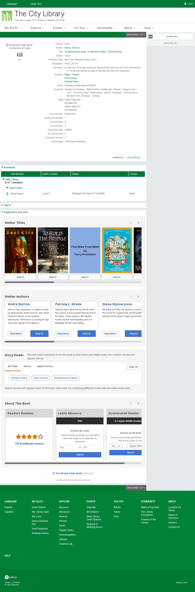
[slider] (73, 282)
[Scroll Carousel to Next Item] (138, 223)
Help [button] (147, 28)
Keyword (64, 507)
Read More (15, 333)
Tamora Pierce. (93, 51)
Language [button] (11, 501)
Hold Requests (40, 528)
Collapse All (134, 157)
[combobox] (116, 446)
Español (9, 511)
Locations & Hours (174, 509)
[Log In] (185, 3)
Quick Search (39, 507)
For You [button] (79, 28)
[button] (133, 367)
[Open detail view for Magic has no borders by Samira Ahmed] (117, 250)
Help (8, 555)
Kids (116, 516)
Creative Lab (66, 543)
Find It (20, 277)
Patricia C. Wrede (68, 304)
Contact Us (174, 527)
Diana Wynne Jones (117, 304)
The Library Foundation (147, 513)
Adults (117, 507)
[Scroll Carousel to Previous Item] (131, 223)
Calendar (91, 507)
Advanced (64, 511)
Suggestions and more (16, 212)
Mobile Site (181, 582)
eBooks (63, 539)
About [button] (128, 28)
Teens (117, 511)
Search (80, 454)
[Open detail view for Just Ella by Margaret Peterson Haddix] (20, 250)
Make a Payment (150, 507)
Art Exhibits (93, 511)
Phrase (63, 521)
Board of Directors (173, 516)
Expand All (118, 157)
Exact (62, 525)
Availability (9, 167)
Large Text (35, 3)
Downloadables (67, 534)
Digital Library (66, 530)
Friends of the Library (148, 521)
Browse (63, 516)
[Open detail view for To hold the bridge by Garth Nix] (53, 250)
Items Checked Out (40, 522)
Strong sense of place (65, 377)
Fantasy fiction (19, 377)
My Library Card (40, 511)
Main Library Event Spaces (94, 518)
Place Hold (172, 36)
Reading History (40, 533)
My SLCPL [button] (12, 28)
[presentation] (20, 250)
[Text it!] (7, 193)
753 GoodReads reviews (29, 443)
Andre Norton (19, 304)
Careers (172, 522)
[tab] (13, 366)
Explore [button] (36, 28)
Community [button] (105, 28)
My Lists (36, 516)
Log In (190, 3)
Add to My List (170, 43)
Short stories (41, 377)
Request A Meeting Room (94, 526)
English (8, 507)
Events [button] (58, 28)
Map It (7, 205)
